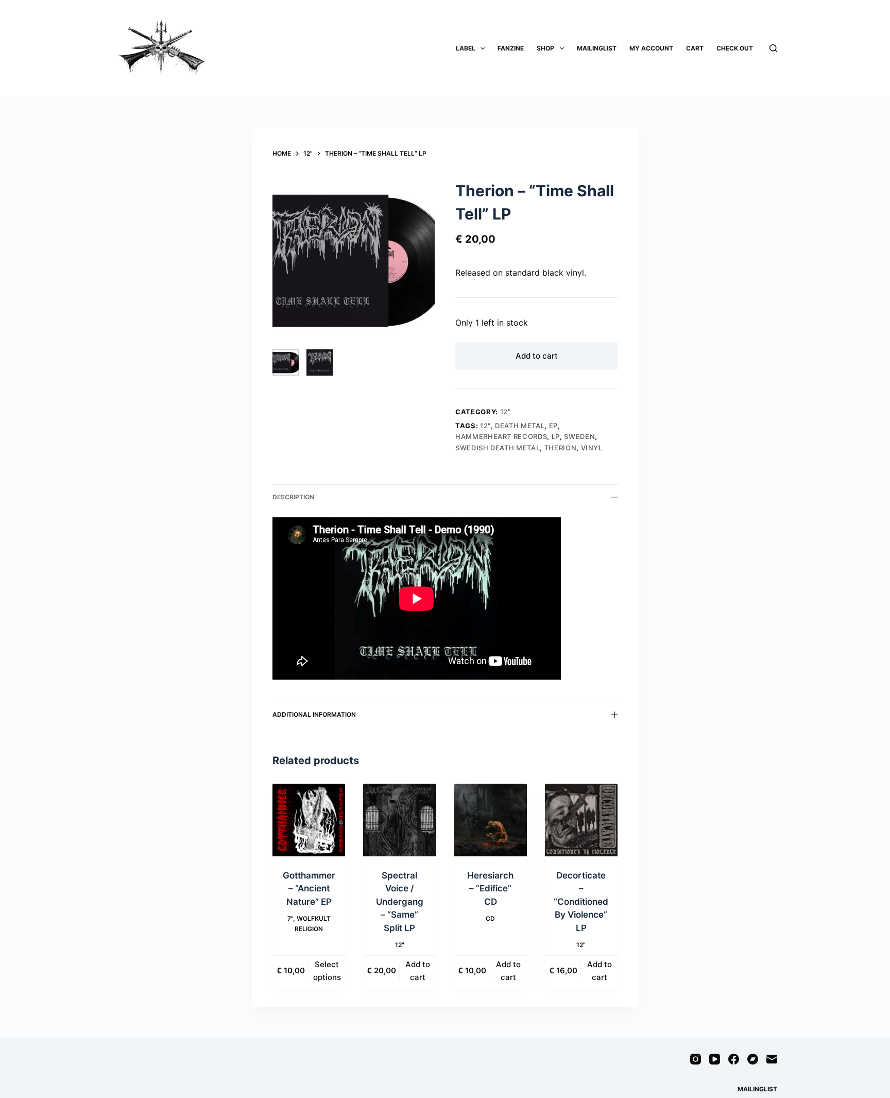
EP (553, 425)
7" (290, 918)
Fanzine (511, 48)
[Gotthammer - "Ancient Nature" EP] (308, 820)
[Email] (771, 1059)
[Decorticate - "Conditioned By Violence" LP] (581, 820)
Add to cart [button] (417, 970)
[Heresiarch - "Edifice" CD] (490, 820)
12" (505, 412)
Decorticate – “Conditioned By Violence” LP (581, 901)
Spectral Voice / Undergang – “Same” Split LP (399, 901)
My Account (651, 48)
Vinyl (592, 448)
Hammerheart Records (501, 436)
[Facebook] (733, 1059)
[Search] (773, 48)
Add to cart (537, 356)
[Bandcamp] (752, 1059)
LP (556, 436)
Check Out (734, 48)
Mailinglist (597, 48)
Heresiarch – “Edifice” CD (490, 888)
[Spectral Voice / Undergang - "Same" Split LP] (399, 820)
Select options (327, 970)
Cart (695, 48)
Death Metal (519, 425)
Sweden (579, 436)
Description (293, 497)
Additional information (314, 714)
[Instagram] (695, 1059)
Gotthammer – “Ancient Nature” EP (309, 888)
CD (490, 918)
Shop (545, 48)
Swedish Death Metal (497, 448)
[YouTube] (714, 1059)
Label (465, 48)
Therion (560, 448)
